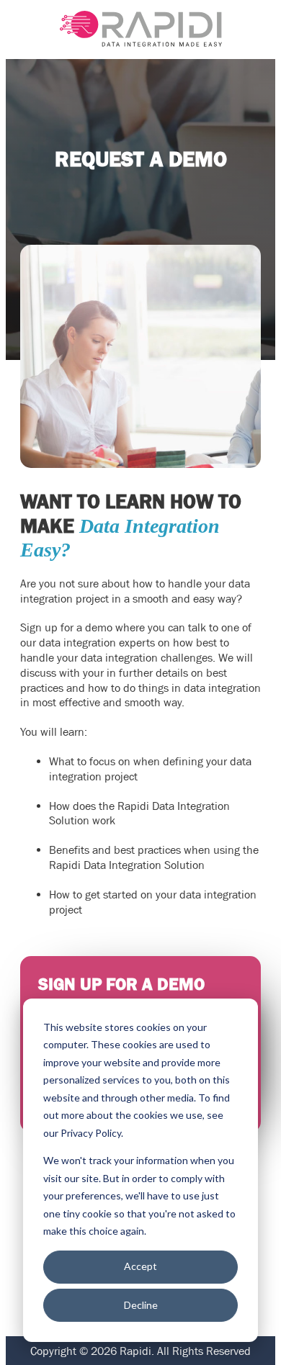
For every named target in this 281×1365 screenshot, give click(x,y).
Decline (141, 1305)
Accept (140, 1266)
